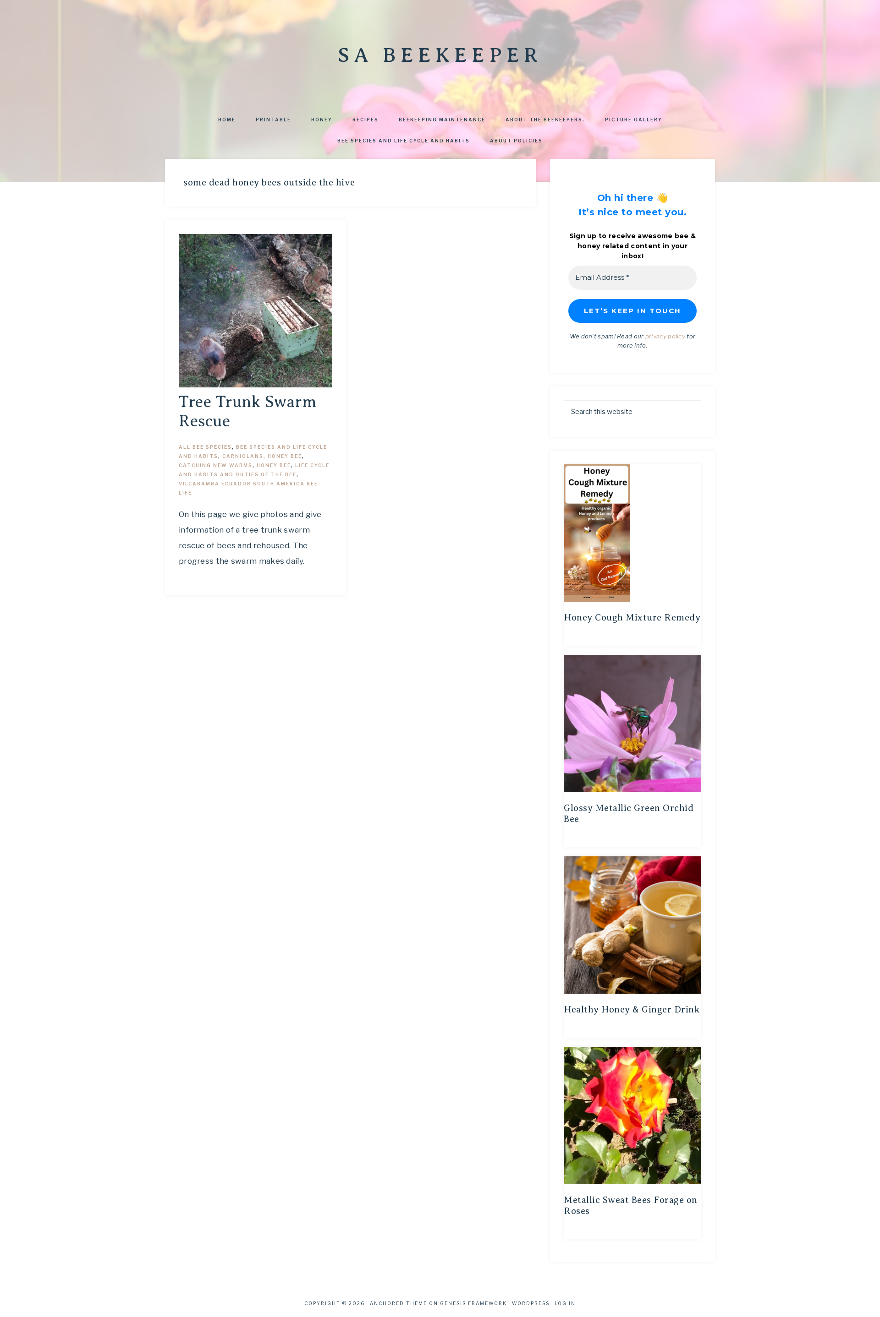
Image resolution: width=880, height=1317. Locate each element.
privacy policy (665, 336)
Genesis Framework (473, 1303)
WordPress (531, 1303)
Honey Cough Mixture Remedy (632, 617)
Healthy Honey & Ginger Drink (631, 1009)
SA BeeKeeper (440, 55)
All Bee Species (205, 447)
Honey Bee (274, 465)
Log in (565, 1303)
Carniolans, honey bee (262, 456)
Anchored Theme (398, 1303)
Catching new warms (216, 465)
